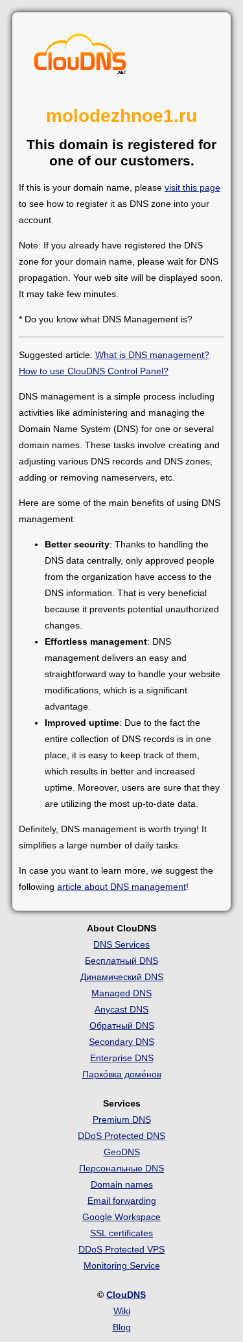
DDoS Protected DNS (121, 1136)
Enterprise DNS (122, 1058)
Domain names (122, 1184)
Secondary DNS (121, 1041)
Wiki (121, 1311)
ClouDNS (126, 1294)
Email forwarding (121, 1200)
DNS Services (121, 944)
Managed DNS (121, 993)
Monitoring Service (122, 1265)
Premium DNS (122, 1119)
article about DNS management (121, 886)
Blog (122, 1327)
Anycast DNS (121, 1009)
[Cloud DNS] (80, 57)
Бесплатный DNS (121, 960)
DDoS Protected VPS (121, 1249)
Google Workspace (121, 1217)
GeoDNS (122, 1152)
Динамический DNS (121, 977)
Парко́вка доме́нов (121, 1074)
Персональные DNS (121, 1168)
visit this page (192, 187)
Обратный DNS (121, 1025)
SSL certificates (121, 1233)
